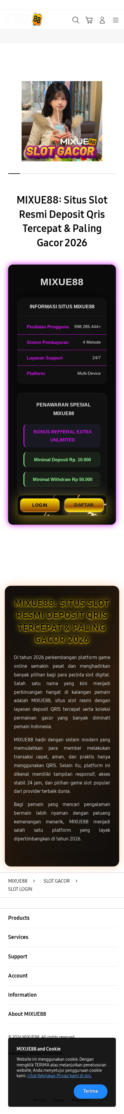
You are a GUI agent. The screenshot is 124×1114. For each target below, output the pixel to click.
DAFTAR (84, 505)
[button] (89, 20)
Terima (90, 1091)
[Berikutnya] (117, 121)
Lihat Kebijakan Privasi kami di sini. (59, 1075)
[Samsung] (18, 19)
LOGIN (40, 505)
